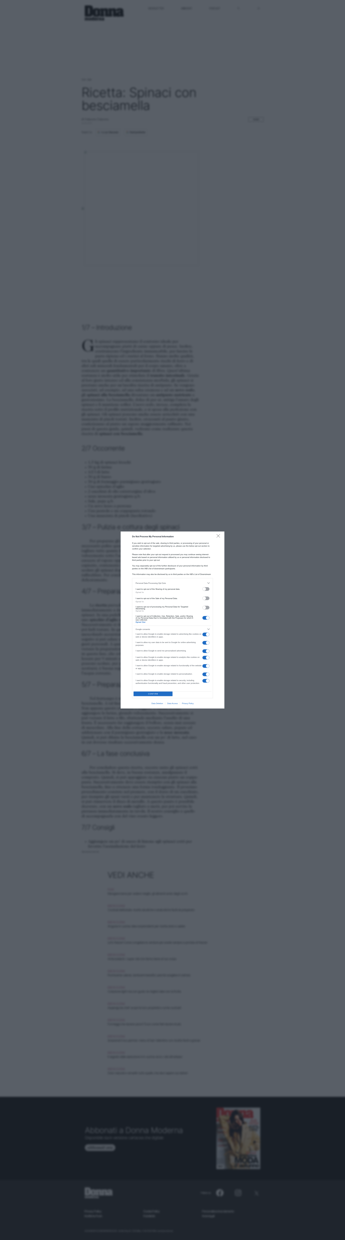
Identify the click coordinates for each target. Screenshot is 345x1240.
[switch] (205, 589)
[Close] (219, 536)
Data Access (172, 703)
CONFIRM (153, 694)
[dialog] (172, 620)
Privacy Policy (188, 703)
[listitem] (172, 583)
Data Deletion (157, 703)
